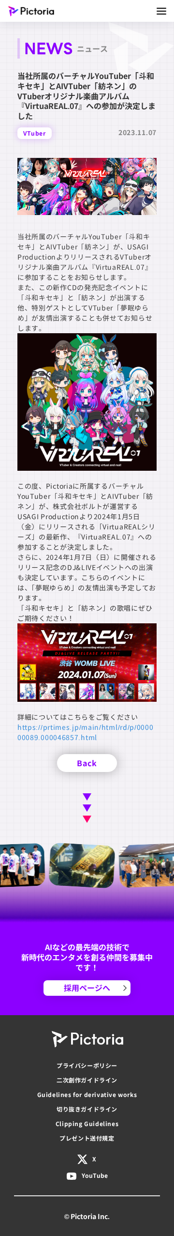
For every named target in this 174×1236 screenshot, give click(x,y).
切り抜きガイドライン (87, 1109)
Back (87, 763)
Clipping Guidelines (87, 1123)
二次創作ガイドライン (87, 1080)
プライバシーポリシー (87, 1065)
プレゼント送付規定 (86, 1138)
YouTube (95, 1175)
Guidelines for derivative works (87, 1094)
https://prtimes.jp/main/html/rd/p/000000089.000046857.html (85, 732)
